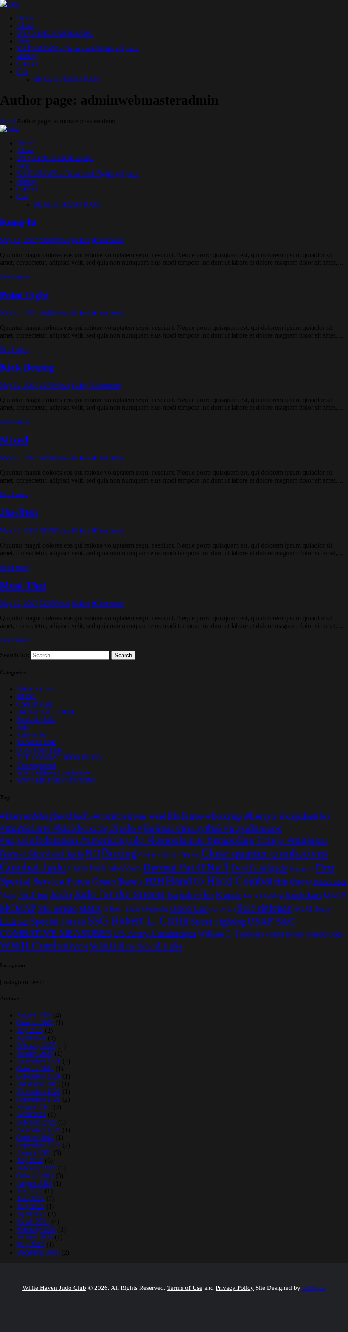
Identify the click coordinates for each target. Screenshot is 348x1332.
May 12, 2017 (19, 240)
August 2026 (34, 1015)
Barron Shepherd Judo (42, 854)
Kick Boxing (27, 367)
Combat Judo (35, 704)
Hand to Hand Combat (219, 880)
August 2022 (34, 1152)
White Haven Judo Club (54, 1287)
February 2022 (36, 1168)
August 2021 (34, 1183)
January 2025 (35, 1053)
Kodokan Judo (36, 742)
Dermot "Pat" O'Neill (46, 712)
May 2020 (31, 1244)
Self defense (264, 907)
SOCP (23, 923)
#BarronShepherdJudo (45, 816)
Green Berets (117, 881)
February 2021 (36, 1229)
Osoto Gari (189, 908)
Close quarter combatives (264, 853)
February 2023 (36, 1122)
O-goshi (155, 908)
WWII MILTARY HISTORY (57, 780)
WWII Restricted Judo (136, 945)
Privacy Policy (235, 1287)
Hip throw (293, 882)
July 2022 (30, 1160)
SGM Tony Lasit (39, 750)
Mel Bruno (57, 908)
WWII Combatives (44, 945)
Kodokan (303, 894)
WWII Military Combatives (53, 773)
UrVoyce (314, 1287)
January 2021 (35, 1237)
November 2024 (39, 1061)
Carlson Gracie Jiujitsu (169, 854)
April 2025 (31, 1038)
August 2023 (34, 1106)
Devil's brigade (259, 868)
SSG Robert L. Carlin (138, 921)
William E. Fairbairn (231, 933)
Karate (229, 894)
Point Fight (24, 295)
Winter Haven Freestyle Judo (305, 934)
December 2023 (38, 1084)
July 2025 (30, 1030)
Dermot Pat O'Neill (186, 867)
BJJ (93, 853)
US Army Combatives (154, 934)
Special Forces (58, 921)
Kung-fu (18, 222)
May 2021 (31, 1206)
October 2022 (35, 1137)
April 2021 (31, 1214)
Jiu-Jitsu (19, 512)
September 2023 (39, 1099)
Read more (14, 277)
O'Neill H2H (121, 909)
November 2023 (39, 1091)
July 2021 (30, 1191)
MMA (90, 908)
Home (8, 121)
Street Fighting (218, 921)
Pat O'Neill (223, 909)
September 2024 (39, 1076)
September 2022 (39, 1145)
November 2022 (39, 1129)
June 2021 (31, 1198)
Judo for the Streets (119, 894)
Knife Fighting (263, 896)
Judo (23, 727)
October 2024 (35, 1068)
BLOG (26, 696)
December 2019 (38, 1252)
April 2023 (31, 1114)
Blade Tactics (35, 689)
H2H (154, 881)
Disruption (301, 869)
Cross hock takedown (104, 868)
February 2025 (36, 1045)
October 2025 (35, 1022)
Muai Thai (23, 585)
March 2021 (33, 1221)
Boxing (119, 853)
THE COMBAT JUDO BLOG (59, 757)
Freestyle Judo (36, 719)
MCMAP (18, 908)
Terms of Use (184, 1287)
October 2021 (35, 1175)
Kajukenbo (32, 734)
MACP (335, 895)
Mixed (14, 440)
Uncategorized (36, 765)
